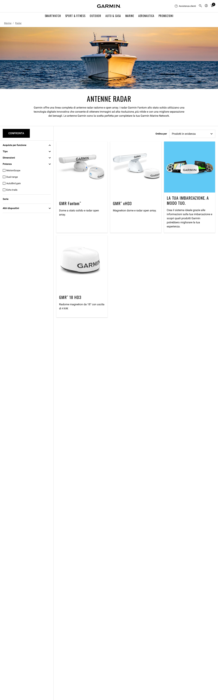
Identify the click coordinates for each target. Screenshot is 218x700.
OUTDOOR (95, 16)
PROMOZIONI (166, 16)
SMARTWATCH (53, 16)
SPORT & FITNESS (75, 16)
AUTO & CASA (113, 16)
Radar (18, 23)
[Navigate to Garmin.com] (109, 6)
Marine (7, 23)
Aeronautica (146, 16)
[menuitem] (185, 6)
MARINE (129, 16)
